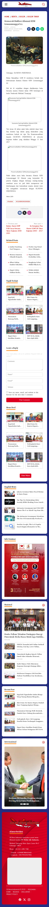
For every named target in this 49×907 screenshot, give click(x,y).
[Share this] (29, 29)
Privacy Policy (12, 894)
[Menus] (6, 4)
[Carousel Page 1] (21, 804)
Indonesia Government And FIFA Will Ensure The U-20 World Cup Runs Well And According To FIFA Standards (30, 509)
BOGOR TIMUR (18, 29)
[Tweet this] (33, 29)
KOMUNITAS (8, 31)
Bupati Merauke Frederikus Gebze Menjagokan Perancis (35, 256)
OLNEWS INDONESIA (23, 201)
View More (25, 476)
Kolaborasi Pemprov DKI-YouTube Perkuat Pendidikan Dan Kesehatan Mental (29, 674)
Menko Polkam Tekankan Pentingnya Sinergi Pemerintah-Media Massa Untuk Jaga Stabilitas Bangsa (24, 635)
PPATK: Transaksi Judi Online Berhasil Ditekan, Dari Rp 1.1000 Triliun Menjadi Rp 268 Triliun (30, 645)
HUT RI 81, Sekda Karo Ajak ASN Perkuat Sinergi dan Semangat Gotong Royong (34, 337)
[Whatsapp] (42, 29)
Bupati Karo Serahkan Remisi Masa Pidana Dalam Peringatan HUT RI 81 (14, 337)
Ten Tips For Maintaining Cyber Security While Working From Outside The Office (30, 501)
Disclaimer (25, 892)
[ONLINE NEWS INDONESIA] (25, 4)
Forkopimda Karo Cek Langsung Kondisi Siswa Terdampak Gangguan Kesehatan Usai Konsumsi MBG (33, 317)
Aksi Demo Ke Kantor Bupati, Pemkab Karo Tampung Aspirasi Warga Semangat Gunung (33, 298)
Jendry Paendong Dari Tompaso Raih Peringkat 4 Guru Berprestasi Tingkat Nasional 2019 (16, 248)
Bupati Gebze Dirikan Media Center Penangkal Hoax (16, 271)
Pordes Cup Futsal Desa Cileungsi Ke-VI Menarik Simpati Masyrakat (35, 248)
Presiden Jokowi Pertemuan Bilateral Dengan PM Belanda (29, 799)
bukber (11, 201)
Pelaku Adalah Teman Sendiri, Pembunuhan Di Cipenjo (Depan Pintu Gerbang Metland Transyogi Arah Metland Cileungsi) (35, 271)
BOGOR (11, 29)
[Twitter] (24, 213)
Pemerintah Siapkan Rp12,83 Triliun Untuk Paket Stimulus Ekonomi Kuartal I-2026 (29, 655)
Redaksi (16, 892)
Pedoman (31, 889)
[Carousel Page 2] (24, 804)
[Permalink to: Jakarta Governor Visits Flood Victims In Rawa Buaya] (9, 494)
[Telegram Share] (38, 29)
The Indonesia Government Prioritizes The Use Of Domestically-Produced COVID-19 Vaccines (30, 517)
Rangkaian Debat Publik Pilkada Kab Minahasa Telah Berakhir (35, 263)
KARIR (8, 892)
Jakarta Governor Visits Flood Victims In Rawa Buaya (30, 493)
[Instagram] (29, 213)
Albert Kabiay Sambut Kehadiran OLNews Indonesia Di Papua (16, 263)
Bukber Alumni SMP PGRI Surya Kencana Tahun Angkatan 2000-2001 (14, 228)
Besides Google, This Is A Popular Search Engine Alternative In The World (29, 525)
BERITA (6, 29)
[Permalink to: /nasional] (43, 605)
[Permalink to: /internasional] (43, 742)
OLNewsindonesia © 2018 (15, 889)
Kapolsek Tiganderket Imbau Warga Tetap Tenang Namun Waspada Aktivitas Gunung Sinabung (14, 298)
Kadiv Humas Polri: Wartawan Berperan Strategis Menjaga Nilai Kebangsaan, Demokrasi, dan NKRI (29, 665)
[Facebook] (20, 213)
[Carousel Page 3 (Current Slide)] (27, 804)
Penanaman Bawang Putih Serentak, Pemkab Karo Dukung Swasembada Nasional (14, 317)
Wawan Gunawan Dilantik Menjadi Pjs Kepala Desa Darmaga (16, 256)
